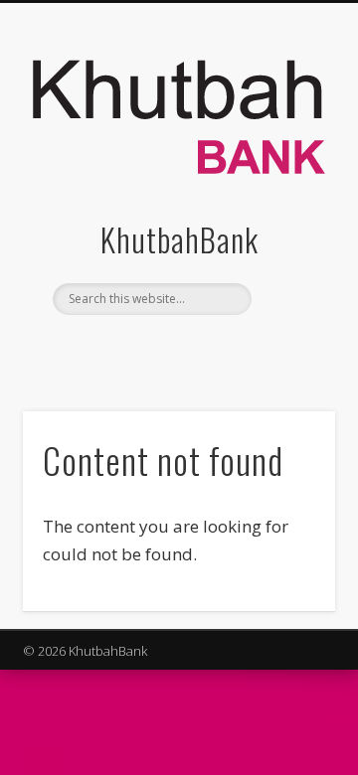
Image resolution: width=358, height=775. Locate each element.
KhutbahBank (179, 239)
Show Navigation (288, 178)
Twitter (176, 349)
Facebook (135, 349)
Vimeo (217, 349)
